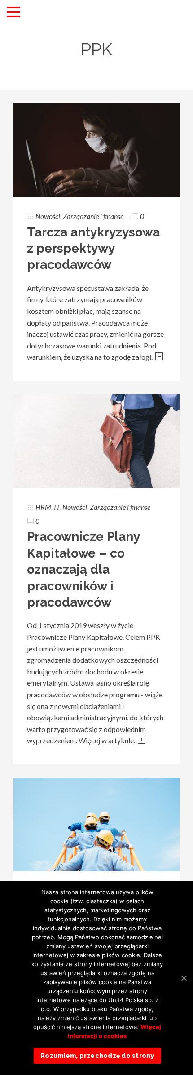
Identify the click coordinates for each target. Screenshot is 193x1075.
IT (57, 507)
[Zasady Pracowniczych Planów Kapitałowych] (96, 823)
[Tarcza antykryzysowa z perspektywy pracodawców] (96, 149)
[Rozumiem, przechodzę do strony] (183, 977)
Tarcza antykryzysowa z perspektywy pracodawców (93, 248)
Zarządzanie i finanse (93, 216)
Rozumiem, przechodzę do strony (97, 1055)
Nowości (47, 216)
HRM (43, 507)
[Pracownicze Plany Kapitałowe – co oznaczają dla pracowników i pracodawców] (96, 440)
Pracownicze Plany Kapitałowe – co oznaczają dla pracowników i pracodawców (83, 569)
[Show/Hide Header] (13, 12)
